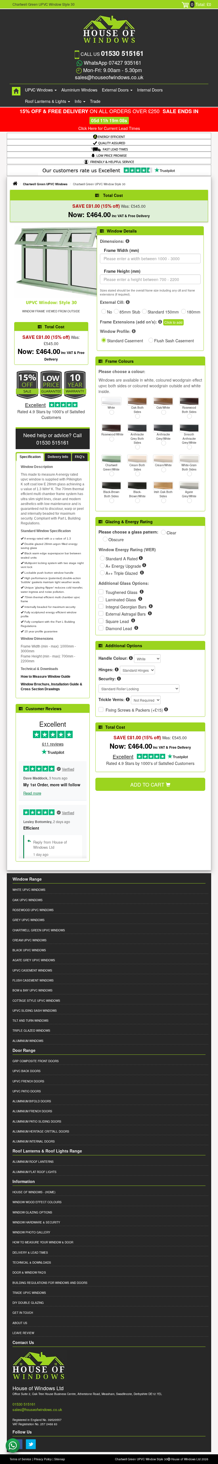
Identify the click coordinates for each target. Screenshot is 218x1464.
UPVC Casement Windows (32, 970)
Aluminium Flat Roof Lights (34, 1172)
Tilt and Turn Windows (30, 1021)
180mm (193, 312)
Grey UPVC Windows (28, 920)
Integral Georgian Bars (127, 607)
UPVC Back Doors (26, 1071)
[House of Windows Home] (16, 91)
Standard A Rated (122, 558)
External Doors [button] (116, 90)
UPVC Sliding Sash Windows (34, 1011)
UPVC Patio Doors (26, 1091)
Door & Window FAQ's (29, 1272)
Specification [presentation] (30, 457)
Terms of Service (20, 1459)
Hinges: (106, 669)
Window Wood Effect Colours (37, 1202)
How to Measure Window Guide (45, 677)
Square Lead (118, 621)
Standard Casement (125, 340)
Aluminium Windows (79, 90)
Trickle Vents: (111, 699)
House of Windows (27, 1192)
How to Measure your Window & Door (42, 1242)
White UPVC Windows (28, 890)
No (109, 312)
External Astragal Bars (126, 614)
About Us (19, 1323)
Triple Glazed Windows (31, 1031)
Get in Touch (22, 1313)
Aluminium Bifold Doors (31, 1101)
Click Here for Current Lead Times (109, 128)
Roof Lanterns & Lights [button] (46, 101)
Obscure (116, 539)
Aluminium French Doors (32, 1111)
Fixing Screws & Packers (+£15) (134, 710)
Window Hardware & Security (36, 1222)
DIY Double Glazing (28, 1303)
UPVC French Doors (28, 1081)
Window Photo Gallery (31, 1232)
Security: (107, 678)
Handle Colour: (113, 658)
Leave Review (23, 1333)
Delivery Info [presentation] (58, 457)
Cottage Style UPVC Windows (36, 1001)
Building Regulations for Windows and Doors (49, 1283)
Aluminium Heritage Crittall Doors (40, 1131)
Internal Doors (150, 90)
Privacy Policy (43, 1459)
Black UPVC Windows (29, 950)
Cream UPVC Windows (29, 940)
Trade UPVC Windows (29, 1293)
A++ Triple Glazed (122, 573)
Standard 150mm (163, 312)
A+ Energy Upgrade (124, 566)
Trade (95, 101)
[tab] (30, 457)
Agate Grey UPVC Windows (33, 960)
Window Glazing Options (32, 1212)
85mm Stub (130, 312)
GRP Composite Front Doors (35, 1061)
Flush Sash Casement (174, 340)
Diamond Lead (119, 628)
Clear (171, 532)
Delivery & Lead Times (30, 1253)
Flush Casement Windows (33, 980)
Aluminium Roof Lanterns (33, 1162)
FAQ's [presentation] (80, 457)
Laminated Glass (121, 599)
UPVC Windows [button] (39, 90)
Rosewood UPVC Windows (33, 910)
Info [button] (79, 101)
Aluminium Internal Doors (33, 1141)
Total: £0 (201, 4)
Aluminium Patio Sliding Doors (36, 1121)
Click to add (173, 322)
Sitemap (59, 1459)
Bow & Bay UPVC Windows (32, 990)
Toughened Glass (122, 592)
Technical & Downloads (31, 1263)
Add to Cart (148, 784)
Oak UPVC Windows (27, 900)
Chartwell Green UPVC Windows (45, 184)
